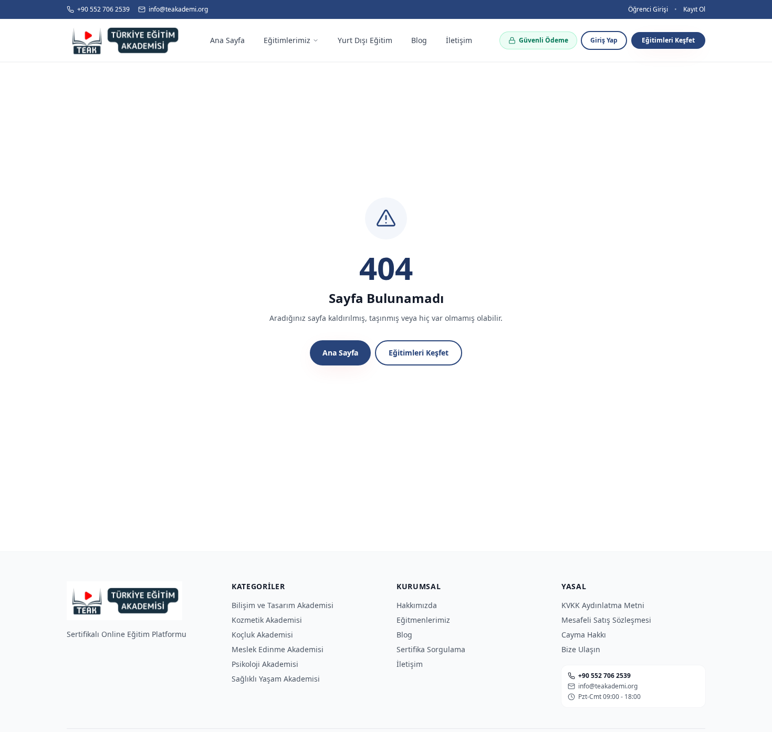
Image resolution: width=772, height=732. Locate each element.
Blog (404, 635)
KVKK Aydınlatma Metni (602, 605)
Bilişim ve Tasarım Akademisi (282, 605)
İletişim (410, 664)
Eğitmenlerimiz (423, 620)
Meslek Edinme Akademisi (278, 649)
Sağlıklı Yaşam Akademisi (276, 679)
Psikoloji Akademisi (265, 664)
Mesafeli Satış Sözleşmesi (606, 620)
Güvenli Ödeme (543, 40)
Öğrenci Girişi (648, 9)
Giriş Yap (604, 40)
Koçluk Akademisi (262, 635)
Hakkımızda (417, 605)
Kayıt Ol (694, 9)
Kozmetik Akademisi (267, 620)
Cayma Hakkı (583, 635)
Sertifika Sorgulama (431, 649)
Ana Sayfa (340, 353)
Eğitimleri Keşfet (668, 40)
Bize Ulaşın (580, 649)
